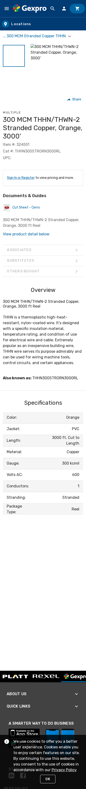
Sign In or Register (21, 178)
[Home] (29, 8)
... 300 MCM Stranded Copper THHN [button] (35, 36)
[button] (14, 56)
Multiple (12, 112)
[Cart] (77, 8)
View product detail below (26, 234)
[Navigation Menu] (6, 8)
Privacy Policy (64, 770)
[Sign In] (64, 8)
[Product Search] (52, 8)
